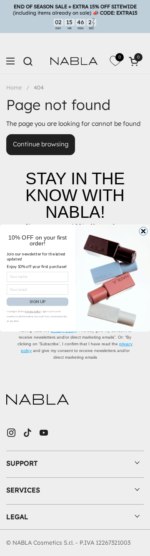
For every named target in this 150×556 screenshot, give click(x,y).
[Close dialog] (143, 231)
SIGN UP (37, 301)
